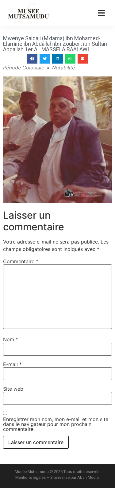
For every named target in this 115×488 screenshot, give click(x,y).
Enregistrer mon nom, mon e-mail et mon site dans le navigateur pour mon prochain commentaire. (55, 424)
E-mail (12, 364)
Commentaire (20, 261)
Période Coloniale (23, 67)
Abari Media (88, 477)
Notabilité (63, 67)
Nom (10, 339)
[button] (32, 59)
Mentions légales (30, 477)
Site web (13, 388)
